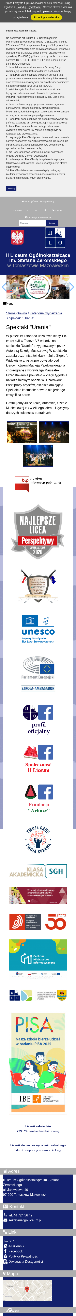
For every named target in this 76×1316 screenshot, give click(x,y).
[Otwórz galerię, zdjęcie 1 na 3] (22, 432)
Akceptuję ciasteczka (46, 17)
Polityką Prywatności (28, 7)
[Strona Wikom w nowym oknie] (12, 1310)
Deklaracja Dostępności (25, 1261)
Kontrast (58, 210)
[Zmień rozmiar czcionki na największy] (45, 210)
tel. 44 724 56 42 (20, 1215)
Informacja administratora (39, 217)
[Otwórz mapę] (27, 1290)
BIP (11, 1241)
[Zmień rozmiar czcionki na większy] (36, 210)
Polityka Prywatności (23, 1256)
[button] (71, 286)
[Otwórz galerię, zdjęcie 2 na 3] (54, 432)
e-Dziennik (16, 1246)
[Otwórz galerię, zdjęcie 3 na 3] (38, 455)
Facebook (15, 1251)
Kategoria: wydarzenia (46, 313)
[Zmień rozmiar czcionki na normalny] (27, 210)
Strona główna (31, 201)
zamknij (11, 188)
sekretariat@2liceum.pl (25, 1220)
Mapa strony (48, 201)
